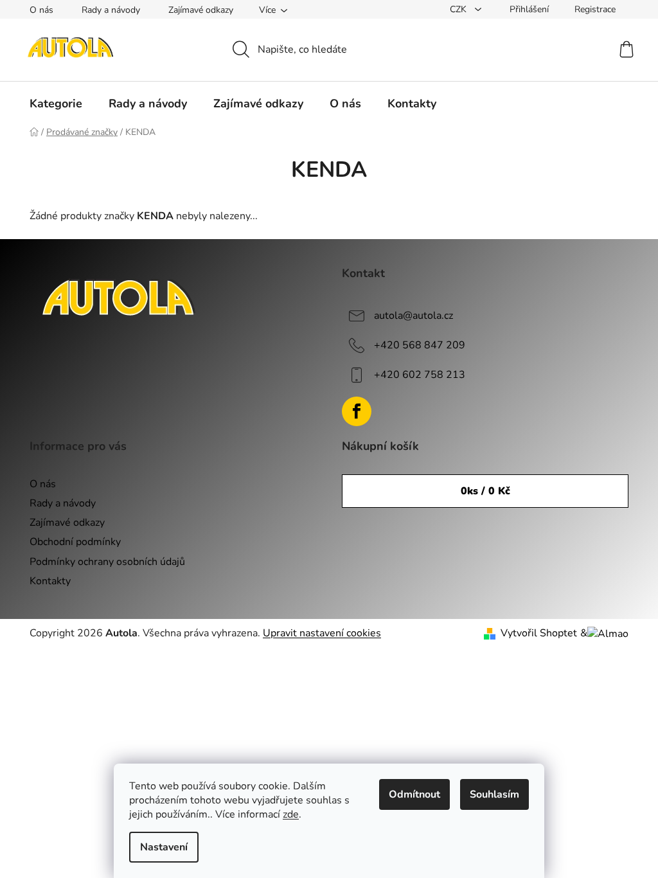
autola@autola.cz (413, 316)
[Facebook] (356, 411)
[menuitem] (56, 103)
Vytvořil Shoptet (539, 633)
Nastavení (164, 847)
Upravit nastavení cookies (322, 633)
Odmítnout (414, 794)
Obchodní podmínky (75, 542)
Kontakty (50, 581)
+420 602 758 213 (419, 375)
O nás (41, 10)
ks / (485, 491)
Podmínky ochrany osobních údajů (107, 562)
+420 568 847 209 (419, 345)
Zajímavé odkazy (200, 10)
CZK (459, 9)
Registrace (595, 9)
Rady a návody (111, 10)
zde (291, 814)
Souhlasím (494, 794)
